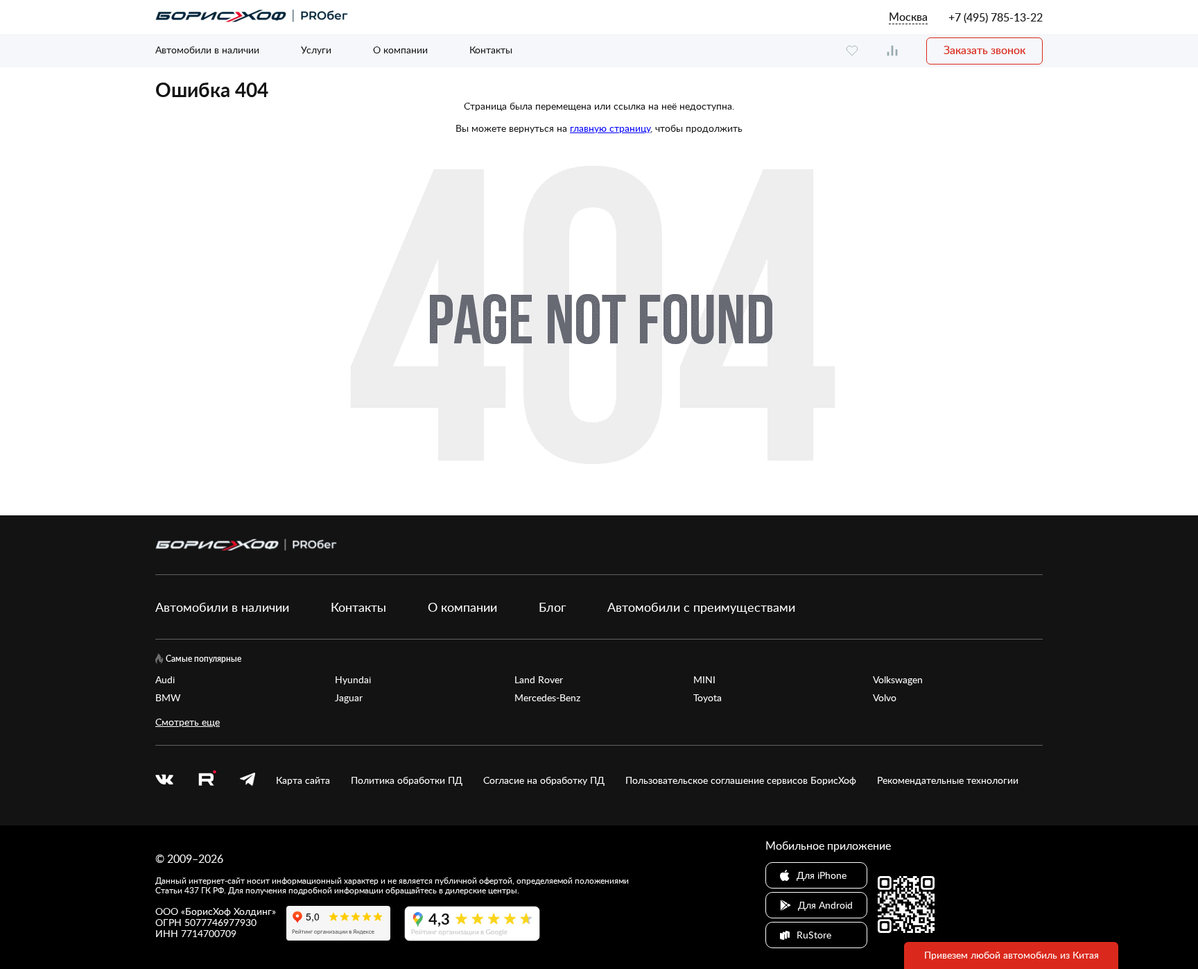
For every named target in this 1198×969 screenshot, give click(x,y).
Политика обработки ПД (406, 780)
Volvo (884, 697)
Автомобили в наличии (207, 49)
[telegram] (247, 780)
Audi (165, 679)
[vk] (164, 780)
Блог (552, 607)
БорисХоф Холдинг (228, 911)
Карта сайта (303, 780)
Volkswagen (898, 679)
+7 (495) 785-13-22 (995, 17)
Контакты (490, 49)
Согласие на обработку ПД (544, 780)
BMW (168, 697)
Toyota (707, 697)
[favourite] (852, 51)
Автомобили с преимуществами (701, 607)
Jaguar (349, 697)
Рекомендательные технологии (947, 780)
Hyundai (353, 679)
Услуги (316, 49)
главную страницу (610, 128)
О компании (400, 49)
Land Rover (538, 679)
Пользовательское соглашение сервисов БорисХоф (740, 780)
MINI (704, 679)
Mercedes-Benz (547, 697)
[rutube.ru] (206, 780)
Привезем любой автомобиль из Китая (1011, 954)
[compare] (892, 51)
